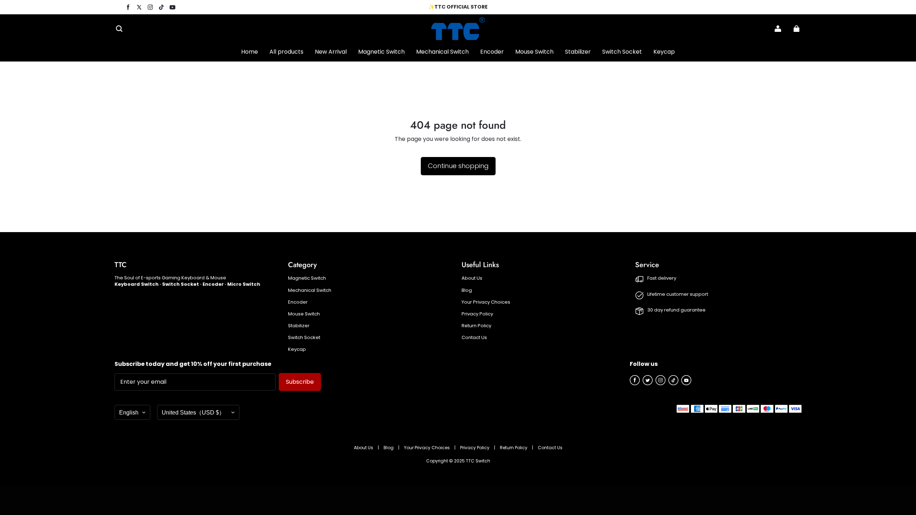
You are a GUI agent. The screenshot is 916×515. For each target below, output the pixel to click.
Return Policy (476, 326)
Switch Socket (304, 337)
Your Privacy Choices (486, 302)
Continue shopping (458, 165)
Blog (467, 290)
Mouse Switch (304, 314)
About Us (472, 278)
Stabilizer (299, 326)
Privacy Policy (477, 314)
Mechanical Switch (309, 290)
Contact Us (474, 337)
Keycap (297, 349)
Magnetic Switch (307, 278)
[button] (119, 29)
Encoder (298, 302)
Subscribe (300, 382)
